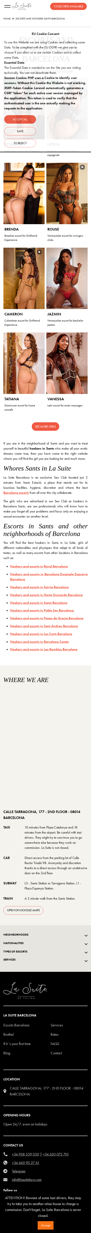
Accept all (20, 119)
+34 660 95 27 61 (25, 1162)
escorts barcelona (16, 1025)
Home (7, 18)
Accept (45, 1225)
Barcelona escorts (16, 492)
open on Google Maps (23, 910)
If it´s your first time (17, 1043)
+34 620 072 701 (56, 1154)
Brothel (8, 1034)
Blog (6, 1053)
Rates (54, 1034)
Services (57, 1025)
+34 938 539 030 (25, 1154)
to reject (20, 143)
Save (20, 131)
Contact (56, 1053)
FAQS (55, 1043)
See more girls (45, 426)
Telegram (18, 1171)
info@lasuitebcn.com (26, 1179)
